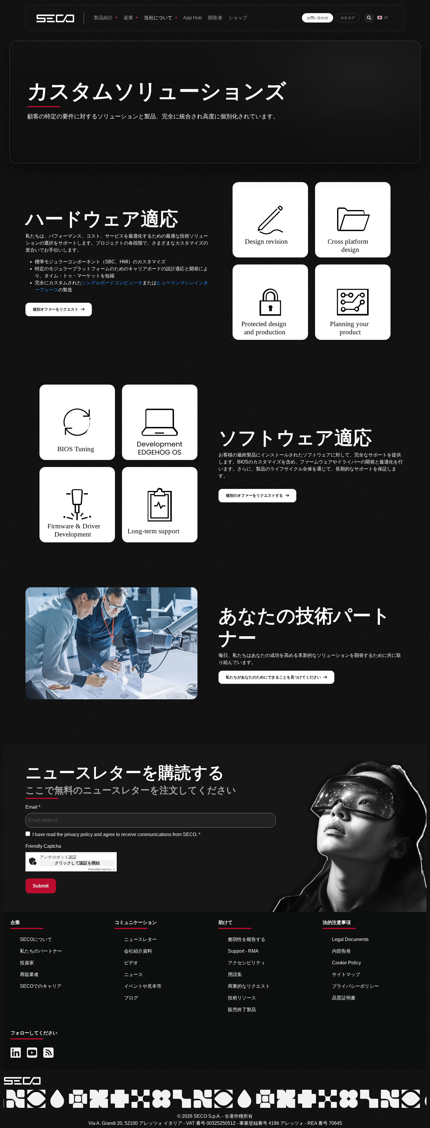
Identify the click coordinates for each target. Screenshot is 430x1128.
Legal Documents (350, 939)
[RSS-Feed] (49, 1052)
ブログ (131, 997)
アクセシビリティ (246, 962)
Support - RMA (243, 951)
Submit (41, 885)
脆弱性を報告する (246, 939)
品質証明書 (343, 997)
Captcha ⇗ (101, 869)
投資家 (27, 962)
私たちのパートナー (41, 951)
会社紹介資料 (138, 951)
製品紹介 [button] (104, 17)
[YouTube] (33, 1052)
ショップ (237, 17)
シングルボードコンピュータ (112, 282)
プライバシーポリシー (355, 986)
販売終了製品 (242, 1009)
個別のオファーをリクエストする (254, 495)
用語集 (235, 974)
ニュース (133, 974)
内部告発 (341, 951)
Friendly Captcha (43, 846)
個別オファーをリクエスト (55, 309)
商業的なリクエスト (249, 986)
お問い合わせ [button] (317, 18)
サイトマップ (346, 974)
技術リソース (242, 997)
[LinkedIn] (16, 1052)
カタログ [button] (347, 18)
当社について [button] (158, 17)
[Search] (369, 18)
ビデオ (131, 962)
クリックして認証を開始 (77, 863)
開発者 (215, 17)
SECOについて (36, 939)
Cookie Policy (346, 962)
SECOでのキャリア (40, 986)
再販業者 (29, 974)
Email (32, 807)
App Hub (192, 17)
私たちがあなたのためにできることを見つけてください (273, 677)
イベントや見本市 (142, 986)
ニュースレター (140, 939)
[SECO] (22, 1080)
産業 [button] (129, 17)
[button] (382, 18)
